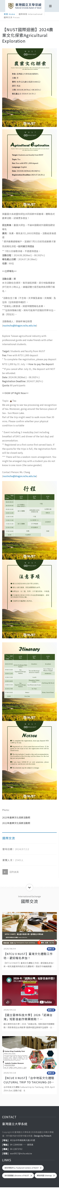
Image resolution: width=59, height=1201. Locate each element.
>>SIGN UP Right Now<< (15, 393)
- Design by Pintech (42, 1135)
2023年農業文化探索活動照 (16, 817)
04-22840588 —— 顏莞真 (21, 1144)
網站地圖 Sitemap (44, 1175)
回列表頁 (14, 872)
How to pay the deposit (41, 364)
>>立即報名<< (9, 271)
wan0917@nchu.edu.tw (21, 1153)
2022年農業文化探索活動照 (16, 823)
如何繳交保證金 (26, 246)
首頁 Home (9, 14)
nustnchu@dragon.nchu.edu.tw (19, 325)
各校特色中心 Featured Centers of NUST (21, 1167)
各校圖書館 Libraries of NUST (17, 1175)
